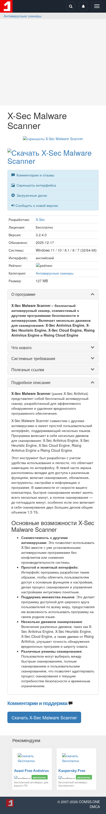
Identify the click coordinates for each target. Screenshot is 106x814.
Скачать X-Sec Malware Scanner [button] (44, 717)
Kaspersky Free (71, 771)
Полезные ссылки (27, 369)
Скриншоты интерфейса (36, 185)
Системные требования (33, 358)
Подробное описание (31, 382)
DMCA (95, 806)
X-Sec (40, 219)
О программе (23, 294)
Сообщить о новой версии (37, 205)
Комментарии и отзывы (35, 174)
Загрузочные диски (31, 195)
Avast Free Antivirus (31, 771)
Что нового (21, 347)
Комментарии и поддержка (37, 703)
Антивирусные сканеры (22, 15)
